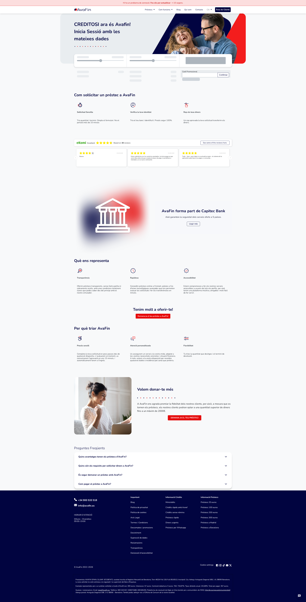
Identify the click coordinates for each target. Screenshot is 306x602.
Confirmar (223, 75)
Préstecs (148, 9)
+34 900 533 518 (87, 500)
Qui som (187, 9)
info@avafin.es (86, 505)
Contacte (199, 9)
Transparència (136, 548)
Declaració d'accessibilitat (142, 553)
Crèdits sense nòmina (175, 512)
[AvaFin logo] (82, 10)
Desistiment (136, 533)
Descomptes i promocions (142, 528)
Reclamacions (136, 543)
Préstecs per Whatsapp (176, 528)
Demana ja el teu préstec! (185, 417)
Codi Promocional (189, 71)
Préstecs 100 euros (209, 507)
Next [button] (230, 157)
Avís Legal (135, 518)
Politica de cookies (138, 512)
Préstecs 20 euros (208, 502)
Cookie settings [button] (206, 565)
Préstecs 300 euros (209, 518)
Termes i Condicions (139, 523)
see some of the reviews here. (215, 143)
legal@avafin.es (104, 590)
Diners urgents (172, 523)
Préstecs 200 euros (209, 512)
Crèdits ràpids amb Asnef (176, 507)
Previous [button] (76, 157)
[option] (101, 158)
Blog (178, 9)
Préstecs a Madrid (208, 523)
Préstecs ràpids (172, 518)
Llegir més (193, 224)
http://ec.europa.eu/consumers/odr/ (217, 590)
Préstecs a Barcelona (210, 528)
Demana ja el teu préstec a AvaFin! (153, 316)
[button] (153, 456)
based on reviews (122, 143)
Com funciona (164, 9)
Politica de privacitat (139, 507)
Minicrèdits (170, 502)
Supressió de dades (139, 538)
